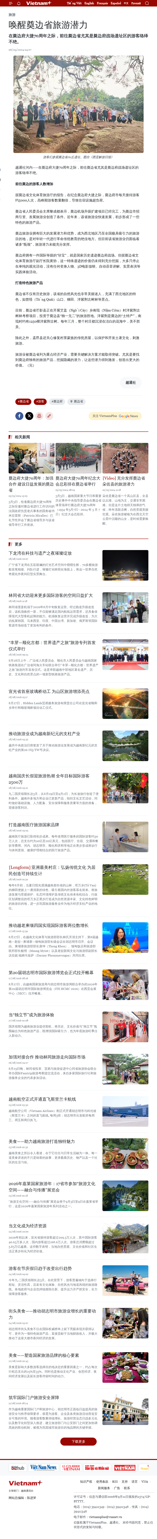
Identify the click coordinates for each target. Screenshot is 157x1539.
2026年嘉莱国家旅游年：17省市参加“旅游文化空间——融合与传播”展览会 (52, 1186)
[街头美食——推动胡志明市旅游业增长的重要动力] (125, 1323)
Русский (136, 3)
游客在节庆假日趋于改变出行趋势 (40, 1268)
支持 (125, 1481)
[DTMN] (78, 1468)
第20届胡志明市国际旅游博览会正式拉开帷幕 (51, 972)
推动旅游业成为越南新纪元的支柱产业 (44, 733)
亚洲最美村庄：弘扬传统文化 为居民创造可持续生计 (52, 870)
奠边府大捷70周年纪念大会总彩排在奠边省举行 (78, 481)
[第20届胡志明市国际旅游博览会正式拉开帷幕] (125, 984)
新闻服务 (104, 1488)
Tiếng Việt (74, 3)
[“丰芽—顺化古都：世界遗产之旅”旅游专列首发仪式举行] (125, 654)
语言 (135, 1481)
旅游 (12, 15)
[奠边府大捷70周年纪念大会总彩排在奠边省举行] (78, 458)
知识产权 (86, 1481)
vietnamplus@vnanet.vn (105, 1517)
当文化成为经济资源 (28, 1225)
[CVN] (51, 1468)
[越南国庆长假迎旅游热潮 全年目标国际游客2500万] (125, 788)
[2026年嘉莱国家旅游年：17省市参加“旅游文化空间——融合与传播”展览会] (125, 1196)
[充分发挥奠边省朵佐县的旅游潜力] (125, 458)
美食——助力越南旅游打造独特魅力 (42, 1141)
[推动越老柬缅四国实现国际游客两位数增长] (125, 937)
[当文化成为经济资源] (125, 1238)
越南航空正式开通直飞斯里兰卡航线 (42, 1099)
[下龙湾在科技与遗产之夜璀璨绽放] (125, 565)
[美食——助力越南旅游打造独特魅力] (125, 1153)
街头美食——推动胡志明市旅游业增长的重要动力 (52, 1314)
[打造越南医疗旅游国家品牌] (125, 837)
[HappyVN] (131, 1468)
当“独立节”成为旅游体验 (31, 1014)
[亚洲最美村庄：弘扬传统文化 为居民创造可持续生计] (125, 879)
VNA (144, 1481)
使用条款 (102, 1481)
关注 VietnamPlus (104, 416)
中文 (126, 3)
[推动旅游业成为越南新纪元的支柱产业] (125, 746)
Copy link (49, 416)
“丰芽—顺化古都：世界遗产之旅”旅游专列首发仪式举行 (52, 645)
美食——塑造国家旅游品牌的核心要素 (44, 1355)
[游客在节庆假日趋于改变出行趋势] (125, 1280)
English (89, 3)
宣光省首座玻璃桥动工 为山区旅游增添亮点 (49, 691)
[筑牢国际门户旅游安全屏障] (125, 1409)
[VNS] (24, 1468)
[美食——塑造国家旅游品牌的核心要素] (125, 1367)
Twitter (29, 416)
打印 (39, 416)
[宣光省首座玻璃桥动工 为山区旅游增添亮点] (125, 703)
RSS (115, 1481)
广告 (117, 1488)
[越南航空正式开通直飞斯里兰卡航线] (125, 1111)
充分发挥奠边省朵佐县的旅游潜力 (123, 481)
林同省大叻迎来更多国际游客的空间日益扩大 (51, 595)
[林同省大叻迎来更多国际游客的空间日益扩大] (125, 607)
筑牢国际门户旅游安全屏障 (34, 1397)
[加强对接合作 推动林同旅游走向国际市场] (125, 1069)
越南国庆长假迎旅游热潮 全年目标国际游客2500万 (49, 779)
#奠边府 (57, 401)
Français (102, 3)
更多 (18, 544)
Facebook (19, 416)
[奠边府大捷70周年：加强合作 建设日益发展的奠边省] (32, 458)
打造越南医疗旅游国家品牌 (34, 824)
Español (116, 3)
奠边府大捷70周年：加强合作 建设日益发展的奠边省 (31, 484)
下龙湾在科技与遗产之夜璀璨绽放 (40, 553)
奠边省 (78, 401)
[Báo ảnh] (105, 1468)
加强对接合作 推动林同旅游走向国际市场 (47, 1057)
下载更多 (78, 1441)
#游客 (40, 401)
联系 (127, 1488)
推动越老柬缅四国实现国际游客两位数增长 (49, 925)
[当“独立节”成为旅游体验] (125, 1027)
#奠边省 (23, 401)
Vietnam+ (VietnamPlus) (39, 3)
